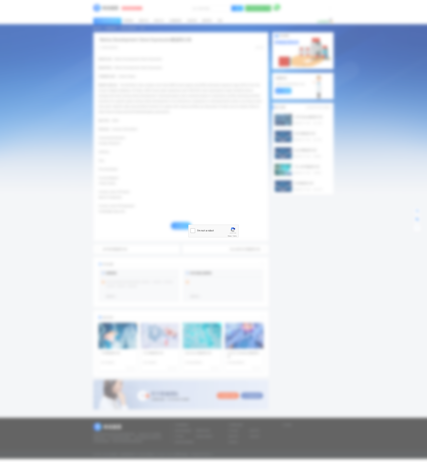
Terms (235, 236)
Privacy (230, 236)
